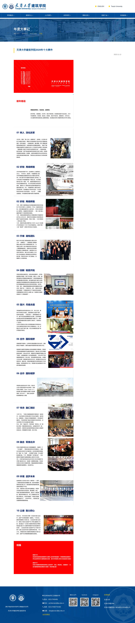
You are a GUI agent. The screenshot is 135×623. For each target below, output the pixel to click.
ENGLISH (100, 6)
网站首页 (17, 33)
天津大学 (107, 599)
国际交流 (85, 15)
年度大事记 (33, 33)
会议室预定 (46, 614)
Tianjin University (116, 6)
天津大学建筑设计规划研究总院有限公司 (117, 607)
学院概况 (10, 15)
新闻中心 (29, 15)
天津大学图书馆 (109, 603)
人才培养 (48, 15)
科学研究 (67, 15)
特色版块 (123, 15)
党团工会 (104, 15)
